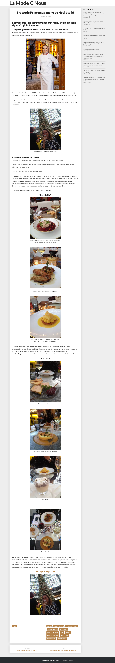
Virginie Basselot (62, 638)
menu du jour (63, 629)
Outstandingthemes (68, 660)
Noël (62, 632)
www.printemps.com (45, 571)
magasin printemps (53, 629)
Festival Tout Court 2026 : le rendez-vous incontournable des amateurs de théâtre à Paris (93, 56)
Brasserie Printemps (59, 626)
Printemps (68, 632)
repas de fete (64, 635)
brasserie (49, 626)
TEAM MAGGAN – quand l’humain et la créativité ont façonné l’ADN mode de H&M (94, 79)
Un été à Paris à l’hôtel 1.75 (91, 49)
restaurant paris (51, 638)
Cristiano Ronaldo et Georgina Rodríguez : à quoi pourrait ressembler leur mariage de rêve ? (94, 14)
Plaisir (14, 626)
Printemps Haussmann (52, 635)
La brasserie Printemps (71, 626)
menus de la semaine (52, 632)
